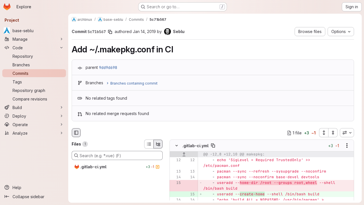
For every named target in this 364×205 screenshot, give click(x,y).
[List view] (148, 144)
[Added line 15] (190, 194)
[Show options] (347, 145)
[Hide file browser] (76, 132)
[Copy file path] (213, 145)
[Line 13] (176, 172)
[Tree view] (158, 144)
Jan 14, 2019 (144, 31)
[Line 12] (176, 160)
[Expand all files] (323, 132)
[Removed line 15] (176, 183)
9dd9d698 (108, 67)
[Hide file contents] (176, 145)
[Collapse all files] (333, 132)
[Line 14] (176, 177)
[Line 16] (176, 200)
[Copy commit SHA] (110, 31)
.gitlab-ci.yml (195, 145)
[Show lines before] (184, 154)
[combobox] (347, 132)
